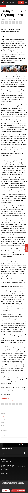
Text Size (5, 430)
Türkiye (19, 416)
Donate (24, 444)
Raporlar (2, 6)
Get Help (21, 2)
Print (4, 425)
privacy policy (8, 487)
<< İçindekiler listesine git (7, 400)
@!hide (2, 423)
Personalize (5, 490)
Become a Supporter (14, 444)
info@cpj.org (3, 475)
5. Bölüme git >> (5, 398)
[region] (14, 486)
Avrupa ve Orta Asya (6, 416)
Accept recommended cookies (18, 490)
